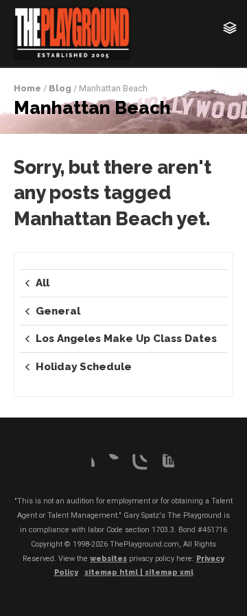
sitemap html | (114, 572)
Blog (60, 88)
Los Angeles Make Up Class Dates (126, 338)
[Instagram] (137, 465)
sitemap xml (169, 572)
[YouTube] (163, 465)
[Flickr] (110, 465)
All (42, 283)
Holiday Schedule (84, 367)
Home (27, 88)
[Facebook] (84, 465)
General (58, 311)
